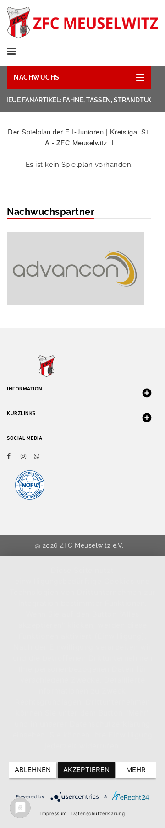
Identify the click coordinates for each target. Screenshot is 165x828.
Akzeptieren (86, 769)
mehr (136, 769)
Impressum (53, 813)
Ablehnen (33, 769)
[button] (79, 77)
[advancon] (75, 268)
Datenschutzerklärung (98, 813)
